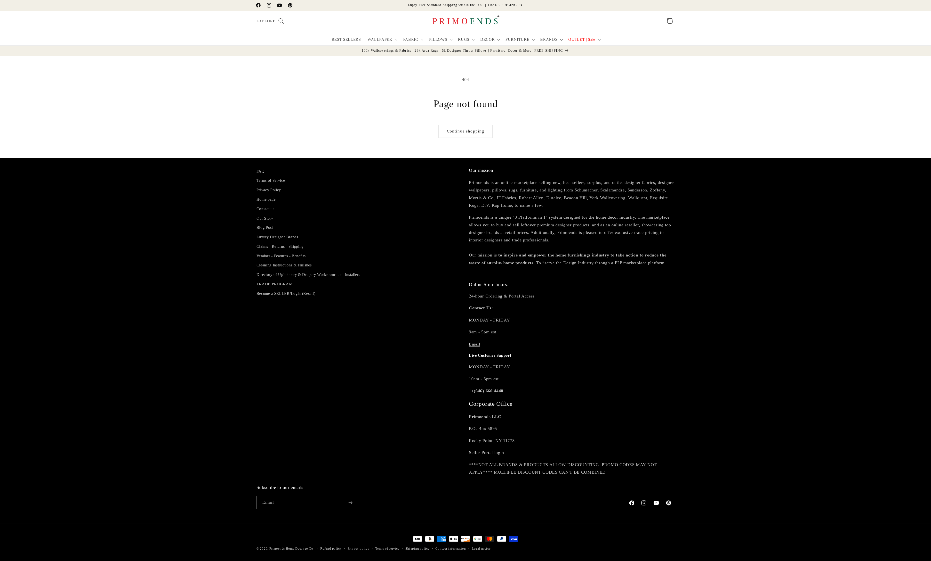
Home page (266, 199)
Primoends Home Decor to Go (291, 548)
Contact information (450, 548)
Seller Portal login (486, 452)
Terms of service (387, 548)
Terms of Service (271, 181)
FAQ (261, 171)
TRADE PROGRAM (275, 284)
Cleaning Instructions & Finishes (284, 265)
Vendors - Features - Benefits (281, 256)
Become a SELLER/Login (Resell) (286, 293)
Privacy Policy (269, 190)
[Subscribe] (350, 502)
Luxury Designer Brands (277, 237)
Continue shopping (465, 131)
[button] (263, 21)
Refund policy (331, 548)
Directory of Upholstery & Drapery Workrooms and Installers (308, 274)
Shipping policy (417, 548)
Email (474, 344)
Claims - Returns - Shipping (280, 246)
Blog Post (265, 228)
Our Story (265, 218)
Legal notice (481, 548)
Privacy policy (358, 548)
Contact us (265, 209)
